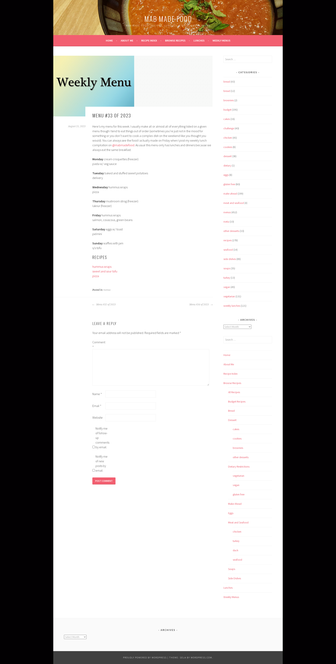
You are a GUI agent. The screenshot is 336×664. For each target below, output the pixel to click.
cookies (227, 147)
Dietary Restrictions (238, 466)
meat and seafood (233, 203)
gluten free (229, 184)
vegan (226, 287)
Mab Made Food (168, 18)
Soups (231, 569)
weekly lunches (231, 305)
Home (109, 40)
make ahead (230, 193)
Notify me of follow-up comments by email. (101, 437)
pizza (95, 276)
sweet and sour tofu (104, 271)
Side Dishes (234, 578)
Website (97, 417)
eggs (226, 175)
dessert (227, 156)
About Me (127, 40)
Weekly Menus (221, 40)
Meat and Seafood (238, 522)
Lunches (199, 40)
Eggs (230, 513)
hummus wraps (101, 267)
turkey (226, 277)
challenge (228, 128)
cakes (226, 119)
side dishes (229, 259)
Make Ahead (235, 503)
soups (226, 268)
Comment (98, 344)
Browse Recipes (175, 40)
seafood (228, 249)
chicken (227, 137)
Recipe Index (149, 40)
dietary (227, 165)
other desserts (231, 231)
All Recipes (234, 392)
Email (96, 406)
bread (226, 81)
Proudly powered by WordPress (145, 657)
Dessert (232, 420)
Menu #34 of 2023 (199, 304)
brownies (228, 100)
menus (107, 290)
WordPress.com (201, 657)
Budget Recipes (236, 401)
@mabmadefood (123, 145)
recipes (227, 240)
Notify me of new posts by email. (101, 463)
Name (97, 394)
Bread (231, 410)
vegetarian (229, 296)
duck (235, 550)
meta (226, 221)
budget (227, 109)
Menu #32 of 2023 (106, 304)
